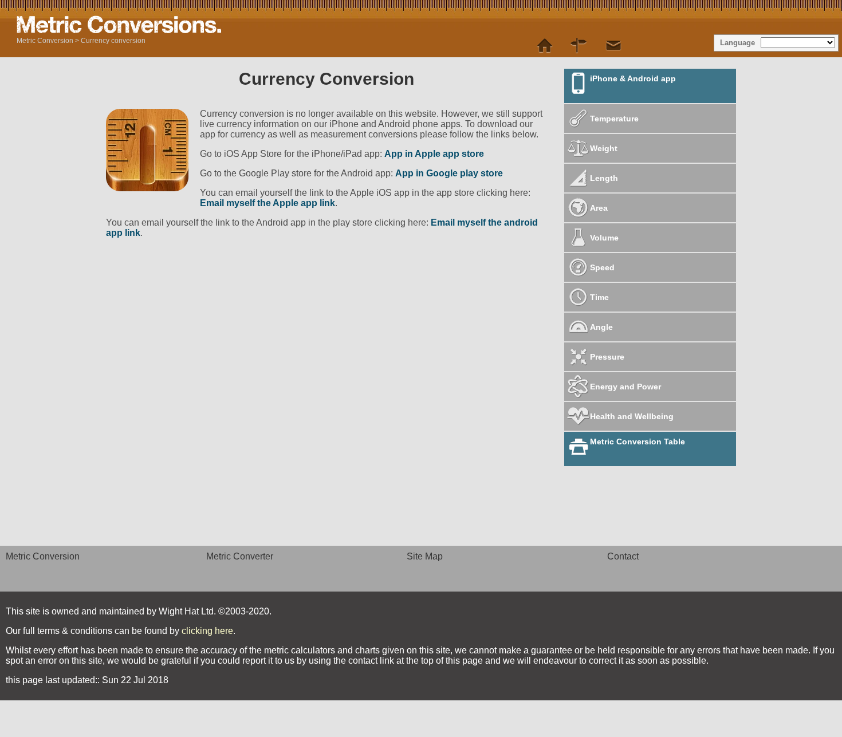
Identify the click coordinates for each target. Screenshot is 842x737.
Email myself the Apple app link (267, 203)
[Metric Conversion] (544, 45)
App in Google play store (449, 173)
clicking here (207, 631)
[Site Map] (579, 45)
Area (599, 207)
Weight (603, 148)
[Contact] (613, 45)
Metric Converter (239, 556)
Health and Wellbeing (632, 416)
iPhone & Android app (633, 78)
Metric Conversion (45, 41)
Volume (604, 237)
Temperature (614, 118)
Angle (601, 327)
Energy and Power (625, 386)
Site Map (425, 556)
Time (599, 297)
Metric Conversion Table (637, 441)
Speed (602, 267)
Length (604, 178)
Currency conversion (113, 41)
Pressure (607, 356)
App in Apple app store (434, 154)
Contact (623, 556)
